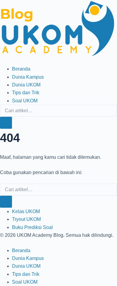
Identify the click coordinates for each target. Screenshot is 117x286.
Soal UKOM (25, 100)
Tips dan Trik (25, 92)
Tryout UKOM (26, 219)
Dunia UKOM (26, 84)
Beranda (21, 68)
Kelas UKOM (26, 211)
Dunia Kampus (28, 77)
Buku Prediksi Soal (32, 227)
